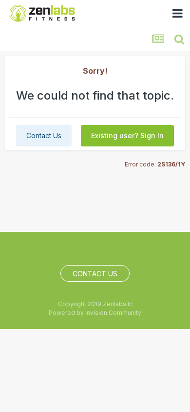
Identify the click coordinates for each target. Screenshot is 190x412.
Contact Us (43, 135)
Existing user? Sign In (127, 135)
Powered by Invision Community (95, 312)
